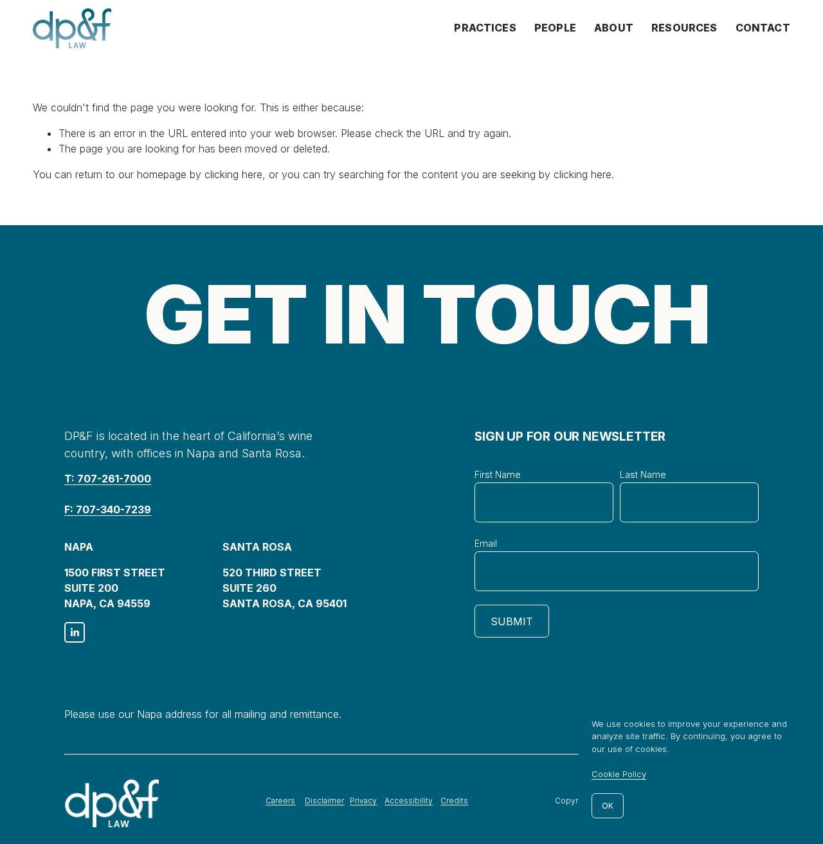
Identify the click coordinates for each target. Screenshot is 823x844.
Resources (684, 27)
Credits (454, 800)
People (555, 27)
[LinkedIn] (74, 632)
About (613, 27)
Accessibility (408, 800)
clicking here (233, 174)
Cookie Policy (619, 774)
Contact (763, 27)
